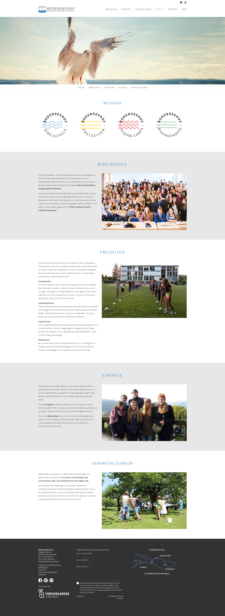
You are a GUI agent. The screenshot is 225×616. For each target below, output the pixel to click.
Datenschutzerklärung (49, 565)
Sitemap (42, 574)
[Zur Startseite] (56, 9)
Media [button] (184, 9)
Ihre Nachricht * (83, 567)
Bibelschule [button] (111, 9)
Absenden (80, 596)
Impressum (43, 567)
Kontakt (42, 570)
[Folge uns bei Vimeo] (46, 581)
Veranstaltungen (139, 87)
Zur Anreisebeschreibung (157, 573)
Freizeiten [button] (126, 9)
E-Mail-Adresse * (82, 560)
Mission (81, 87)
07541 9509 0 (47, 556)
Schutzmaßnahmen (47, 572)
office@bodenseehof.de (48, 561)
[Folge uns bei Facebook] (41, 581)
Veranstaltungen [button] (143, 9)
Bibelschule (95, 87)
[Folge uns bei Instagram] (52, 581)
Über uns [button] (159, 9)
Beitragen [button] (172, 9)
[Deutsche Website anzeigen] (181, 3)
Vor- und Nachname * (84, 553)
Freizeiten (110, 87)
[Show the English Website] (185, 3)
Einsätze (123, 87)
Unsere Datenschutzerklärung (115, 596)
